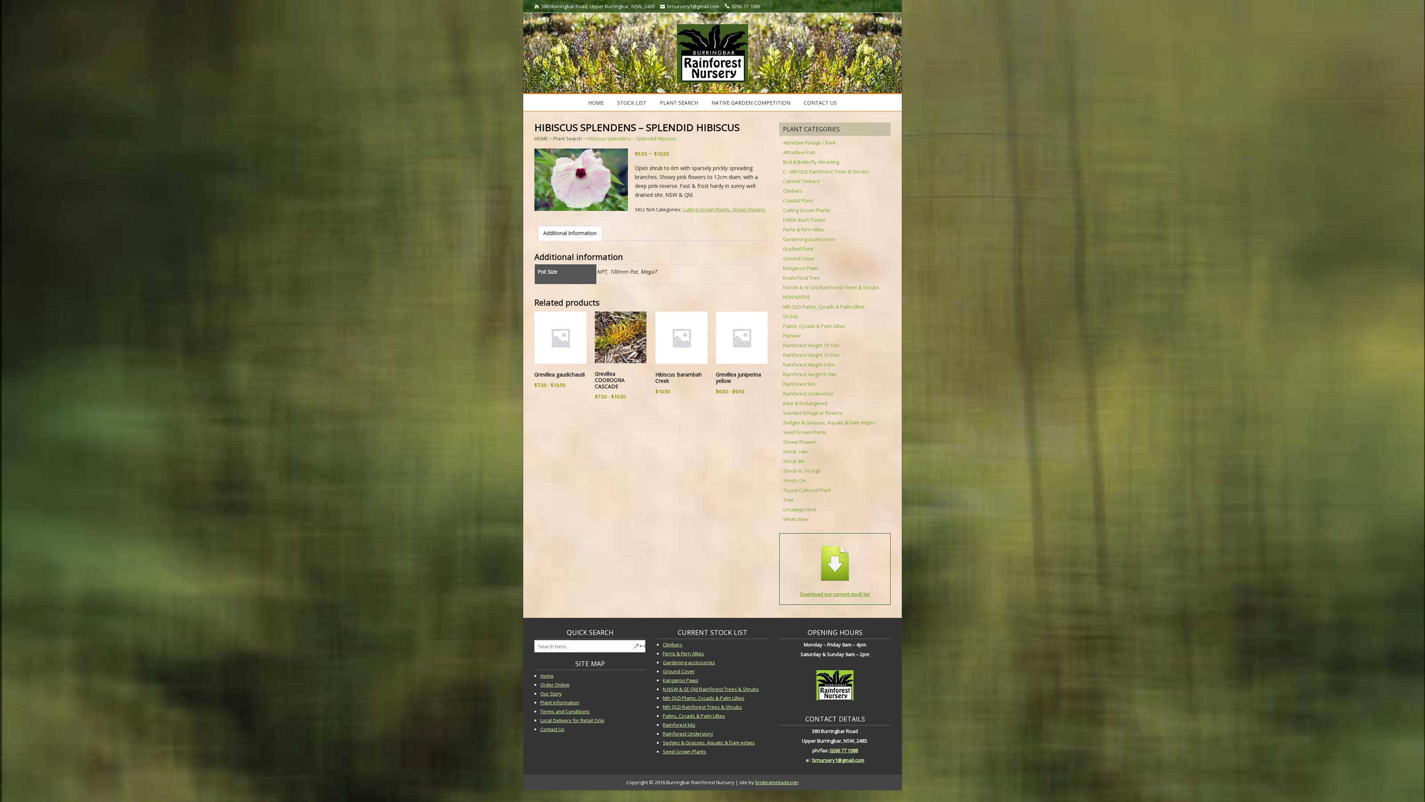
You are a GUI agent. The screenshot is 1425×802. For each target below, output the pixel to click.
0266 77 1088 (844, 750)
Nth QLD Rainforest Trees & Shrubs (702, 707)
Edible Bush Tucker (804, 219)
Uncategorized (799, 509)
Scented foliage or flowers (812, 413)
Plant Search (679, 102)
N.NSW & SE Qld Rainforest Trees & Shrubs (831, 287)
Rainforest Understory (808, 393)
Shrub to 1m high (802, 470)
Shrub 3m (794, 461)
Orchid (790, 316)
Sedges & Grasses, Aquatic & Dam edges (829, 422)
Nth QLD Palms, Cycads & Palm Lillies (824, 306)
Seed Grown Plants (804, 432)
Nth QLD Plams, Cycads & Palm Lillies (703, 698)
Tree (788, 499)
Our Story (551, 693)
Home (596, 102)
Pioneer (792, 335)
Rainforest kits (799, 384)
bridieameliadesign (777, 782)
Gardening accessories (809, 239)
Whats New (796, 519)
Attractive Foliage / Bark (809, 142)
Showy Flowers (749, 209)
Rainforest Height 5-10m (810, 374)
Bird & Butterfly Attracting (811, 162)
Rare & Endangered (805, 403)
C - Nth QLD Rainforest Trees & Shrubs (826, 171)
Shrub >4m (795, 451)
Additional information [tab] (570, 233)
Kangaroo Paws (801, 268)
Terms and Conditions (565, 711)
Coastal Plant (798, 200)
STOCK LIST (631, 102)
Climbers (793, 191)
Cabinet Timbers (801, 181)
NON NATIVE (796, 297)
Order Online (555, 684)
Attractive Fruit (799, 152)
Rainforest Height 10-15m (811, 345)
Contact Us (820, 102)
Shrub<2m (794, 480)
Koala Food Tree (801, 277)
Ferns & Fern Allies (803, 229)
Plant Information (559, 702)
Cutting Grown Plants (706, 209)
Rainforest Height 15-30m (811, 355)
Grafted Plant (798, 248)
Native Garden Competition (750, 102)
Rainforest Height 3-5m (808, 364)
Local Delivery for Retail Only (572, 720)
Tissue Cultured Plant (807, 490)
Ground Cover (799, 258)
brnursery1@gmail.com (838, 760)
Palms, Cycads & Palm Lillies (814, 326)
